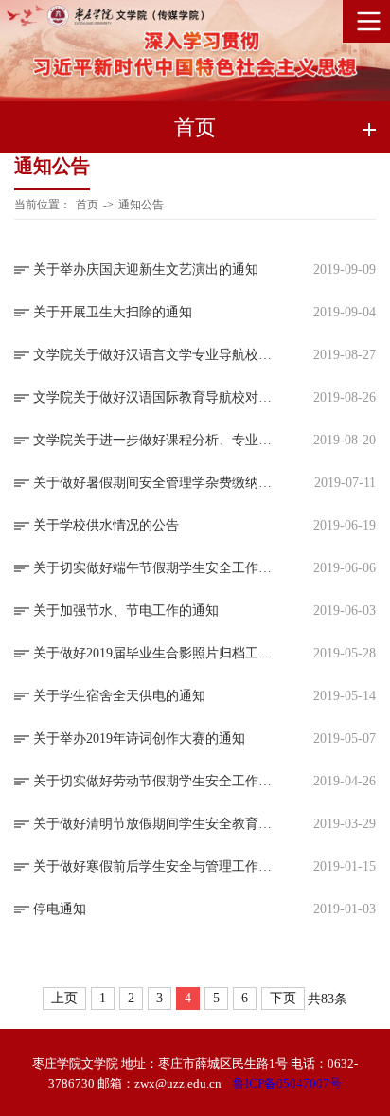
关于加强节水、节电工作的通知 (126, 610)
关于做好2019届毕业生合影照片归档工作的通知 (157, 653)
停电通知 (59, 909)
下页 (283, 998)
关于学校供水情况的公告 (106, 525)
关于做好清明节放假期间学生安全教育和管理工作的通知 (157, 824)
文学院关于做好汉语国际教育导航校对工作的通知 (157, 397)
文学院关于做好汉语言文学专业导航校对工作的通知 (157, 355)
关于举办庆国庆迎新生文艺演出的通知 (145, 269)
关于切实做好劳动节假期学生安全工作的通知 (157, 781)
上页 (64, 998)
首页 (87, 204)
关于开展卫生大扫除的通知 (112, 312)
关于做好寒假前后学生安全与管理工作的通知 (157, 866)
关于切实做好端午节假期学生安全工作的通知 (157, 568)
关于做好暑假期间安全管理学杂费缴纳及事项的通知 (157, 483)
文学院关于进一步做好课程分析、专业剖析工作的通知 (157, 440)
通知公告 (141, 204)
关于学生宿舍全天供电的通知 (119, 696)
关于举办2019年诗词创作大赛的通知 (139, 738)
